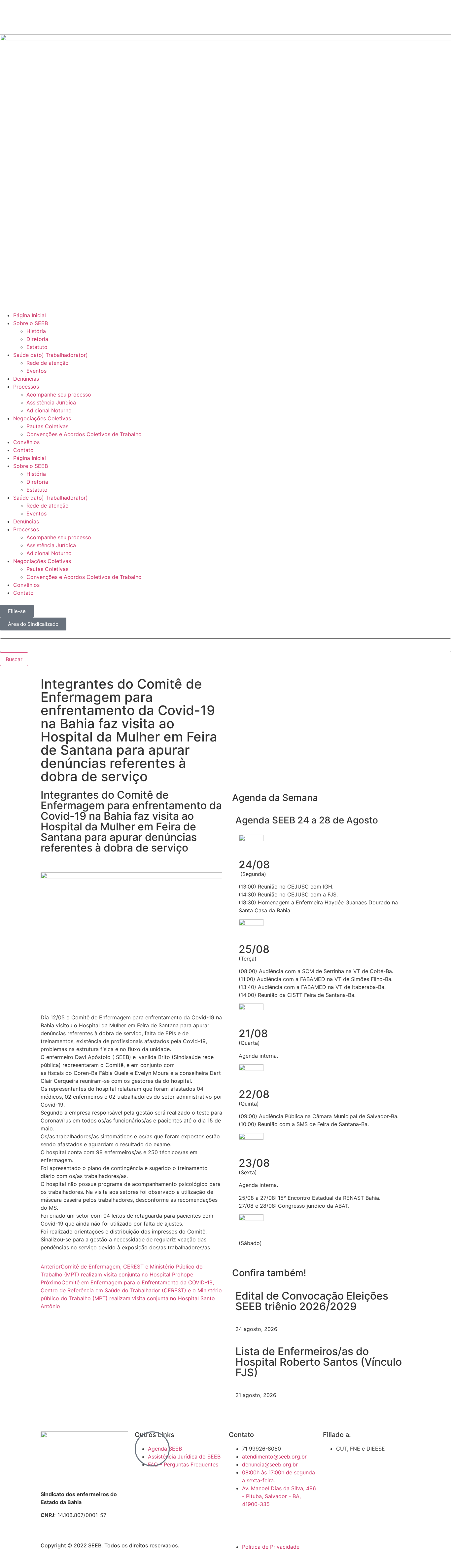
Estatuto (37, 347)
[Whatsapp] (81, 16)
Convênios (26, 442)
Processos (26, 386)
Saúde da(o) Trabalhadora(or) (50, 355)
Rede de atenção (47, 363)
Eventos (36, 370)
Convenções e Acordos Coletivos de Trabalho (84, 434)
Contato (23, 450)
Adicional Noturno (49, 410)
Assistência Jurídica (51, 402)
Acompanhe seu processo (58, 394)
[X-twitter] (26, 16)
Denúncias (26, 378)
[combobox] (225, 645)
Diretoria (37, 339)
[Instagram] (44, 16)
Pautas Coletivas (47, 426)
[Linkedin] (62, 16)
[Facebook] (8, 16)
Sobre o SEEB (30, 323)
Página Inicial (29, 315)
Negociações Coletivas (42, 418)
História (36, 331)
